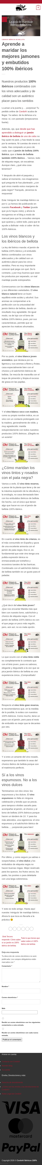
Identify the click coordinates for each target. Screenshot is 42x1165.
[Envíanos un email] (23, 2)
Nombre (5, 986)
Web (3, 1008)
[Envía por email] (23, 929)
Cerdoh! (23, 111)
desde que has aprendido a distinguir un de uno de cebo (19, 132)
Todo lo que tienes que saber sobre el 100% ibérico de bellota (30, 941)
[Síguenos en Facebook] (18, 2)
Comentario (7, 966)
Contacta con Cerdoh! (11, 1062)
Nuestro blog (7, 1066)
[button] (3, 7)
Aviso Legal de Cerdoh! (11, 1094)
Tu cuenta (6, 1070)
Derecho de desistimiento (12, 1082)
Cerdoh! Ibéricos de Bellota (13, 39)
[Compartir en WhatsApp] (10, 929)
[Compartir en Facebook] (15, 929)
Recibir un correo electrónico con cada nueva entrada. (20, 1034)
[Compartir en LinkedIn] (31, 929)
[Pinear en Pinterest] (27, 929)
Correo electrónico (10, 997)
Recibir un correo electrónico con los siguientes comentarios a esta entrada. (21, 1023)
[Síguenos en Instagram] (21, 2)
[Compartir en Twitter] (19, 929)
